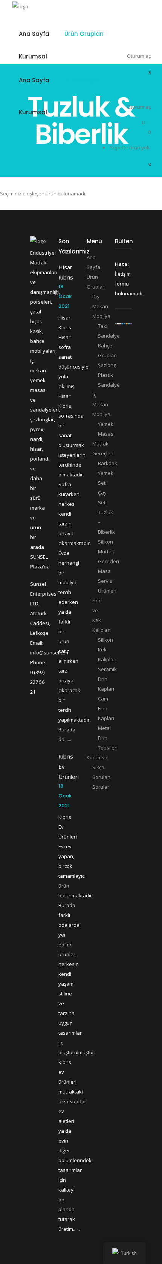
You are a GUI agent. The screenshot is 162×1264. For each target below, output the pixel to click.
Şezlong (107, 365)
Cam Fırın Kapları (106, 708)
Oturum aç (139, 106)
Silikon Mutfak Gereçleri (108, 551)
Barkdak (107, 463)
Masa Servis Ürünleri (107, 581)
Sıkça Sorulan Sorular (101, 777)
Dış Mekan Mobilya (101, 306)
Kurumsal (98, 757)
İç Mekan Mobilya (101, 404)
